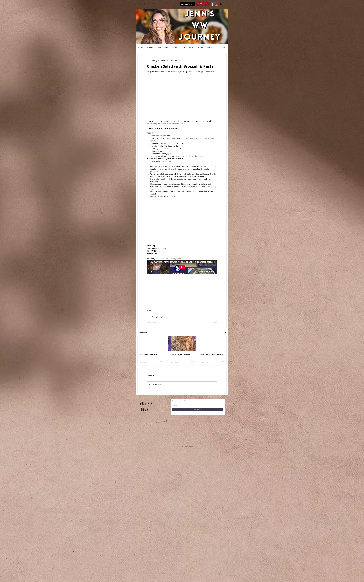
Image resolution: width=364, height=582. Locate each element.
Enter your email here (178, 401)
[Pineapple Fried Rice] (151, 343)
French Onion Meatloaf (180, 355)
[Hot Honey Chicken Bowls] (212, 343)
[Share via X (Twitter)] (152, 317)
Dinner (167, 48)
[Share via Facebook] (148, 317)
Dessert (209, 48)
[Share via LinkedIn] (157, 317)
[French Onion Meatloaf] (182, 343)
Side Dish (200, 48)
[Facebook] (212, 4)
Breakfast (150, 48)
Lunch (159, 48)
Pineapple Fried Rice (148, 355)
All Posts (140, 48)
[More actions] (216, 61)
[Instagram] (216, 4)
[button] (224, 47)
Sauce (183, 48)
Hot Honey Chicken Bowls (212, 355)
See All (224, 332)
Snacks (175, 48)
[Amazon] (221, 4)
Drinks (191, 48)
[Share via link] (162, 317)
